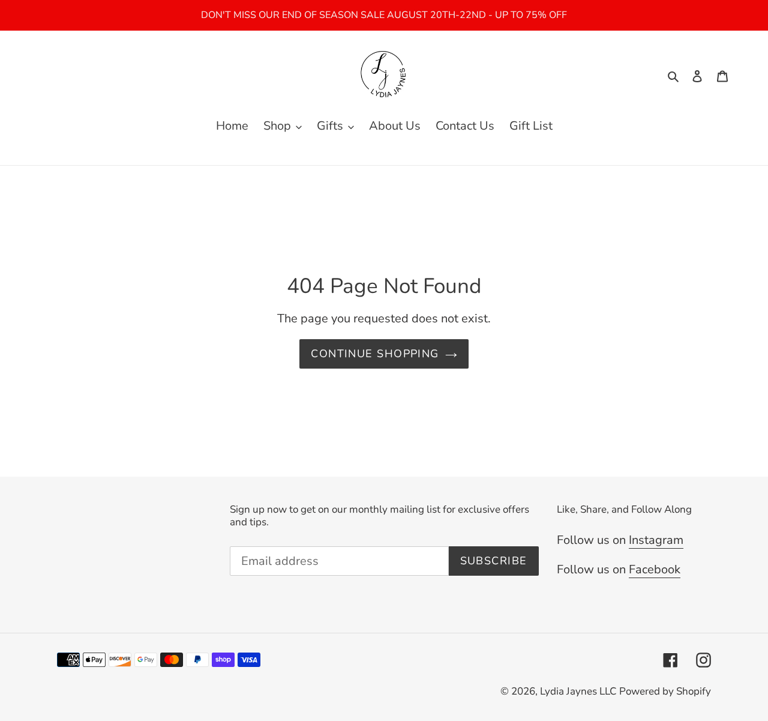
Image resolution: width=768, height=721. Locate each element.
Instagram (656, 540)
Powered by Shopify (665, 691)
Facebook (654, 569)
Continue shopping (375, 353)
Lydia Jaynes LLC (578, 691)
